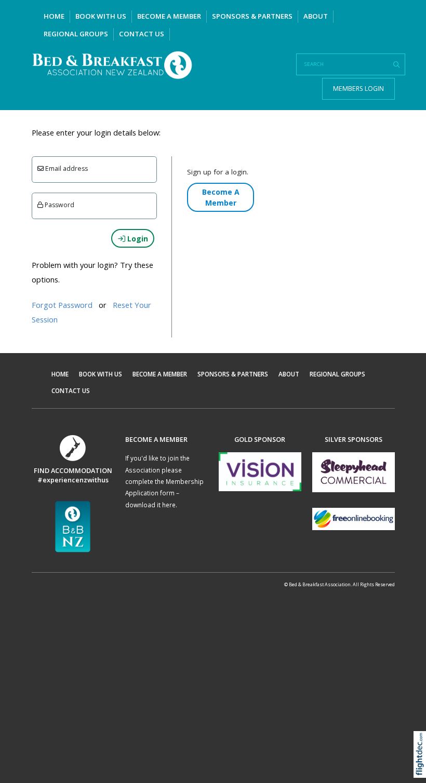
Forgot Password (62, 305)
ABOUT (315, 16)
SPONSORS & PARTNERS (252, 16)
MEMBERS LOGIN (358, 88)
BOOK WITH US (100, 16)
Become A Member (220, 197)
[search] (396, 65)
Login (136, 239)
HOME (54, 16)
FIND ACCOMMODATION (73, 470)
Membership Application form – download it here (164, 493)
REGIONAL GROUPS (76, 33)
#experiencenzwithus (73, 479)
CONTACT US (141, 33)
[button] (422, 768)
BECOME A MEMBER (169, 16)
